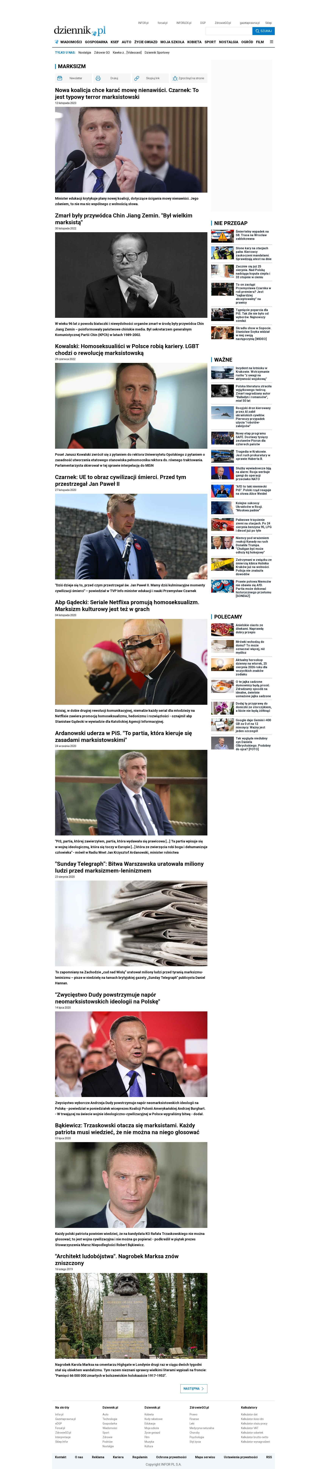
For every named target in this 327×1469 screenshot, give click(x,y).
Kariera (118, 1457)
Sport (106, 1432)
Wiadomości (110, 1428)
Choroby (195, 1432)
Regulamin (139, 1457)
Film (147, 1437)
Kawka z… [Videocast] (127, 52)
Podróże (108, 1441)
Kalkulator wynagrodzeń (255, 1441)
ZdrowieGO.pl (223, 22)
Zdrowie (107, 1437)
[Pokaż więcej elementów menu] (271, 42)
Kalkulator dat (249, 1414)
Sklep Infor (61, 1441)
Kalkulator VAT (249, 1428)
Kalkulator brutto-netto (254, 1437)
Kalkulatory (249, 1407)
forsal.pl (162, 22)
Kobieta (149, 1414)
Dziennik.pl (110, 1407)
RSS (269, 1457)
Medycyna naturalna (202, 1428)
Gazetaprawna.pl (65, 1419)
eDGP (58, 1423)
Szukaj (266, 31)
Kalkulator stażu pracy (254, 1423)
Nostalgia (84, 52)
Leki (192, 1423)
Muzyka (149, 1441)
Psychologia (197, 1437)
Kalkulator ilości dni (252, 1419)
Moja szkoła (152, 1428)
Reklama (98, 1457)
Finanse (194, 1419)
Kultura (149, 1446)
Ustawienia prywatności (241, 1457)
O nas (79, 1457)
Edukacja (150, 1423)
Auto (105, 1414)
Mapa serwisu (205, 1457)
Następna (192, 1388)
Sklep (268, 22)
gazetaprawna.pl (250, 22)
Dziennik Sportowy (157, 52)
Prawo (193, 1414)
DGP (203, 22)
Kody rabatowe (154, 1419)
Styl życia (195, 1441)
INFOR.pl (143, 22)
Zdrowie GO (102, 52)
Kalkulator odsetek (252, 1432)
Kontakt (60, 1457)
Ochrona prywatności (171, 1457)
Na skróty (62, 1407)
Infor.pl (59, 1414)
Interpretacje (63, 1437)
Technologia (110, 1419)
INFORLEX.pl (184, 22)
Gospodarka (110, 1423)
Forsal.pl (60, 1428)
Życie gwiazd (152, 1432)
